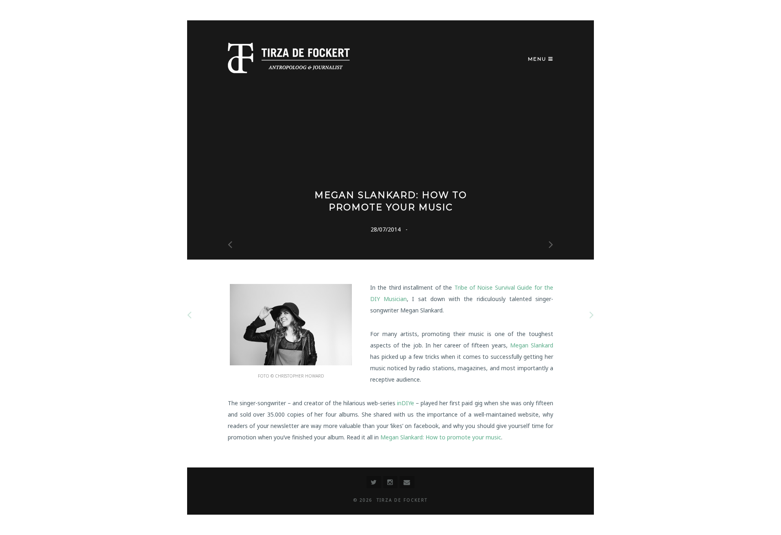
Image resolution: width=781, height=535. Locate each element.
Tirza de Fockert (402, 500)
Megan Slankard (531, 345)
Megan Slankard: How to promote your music (440, 437)
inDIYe (406, 403)
